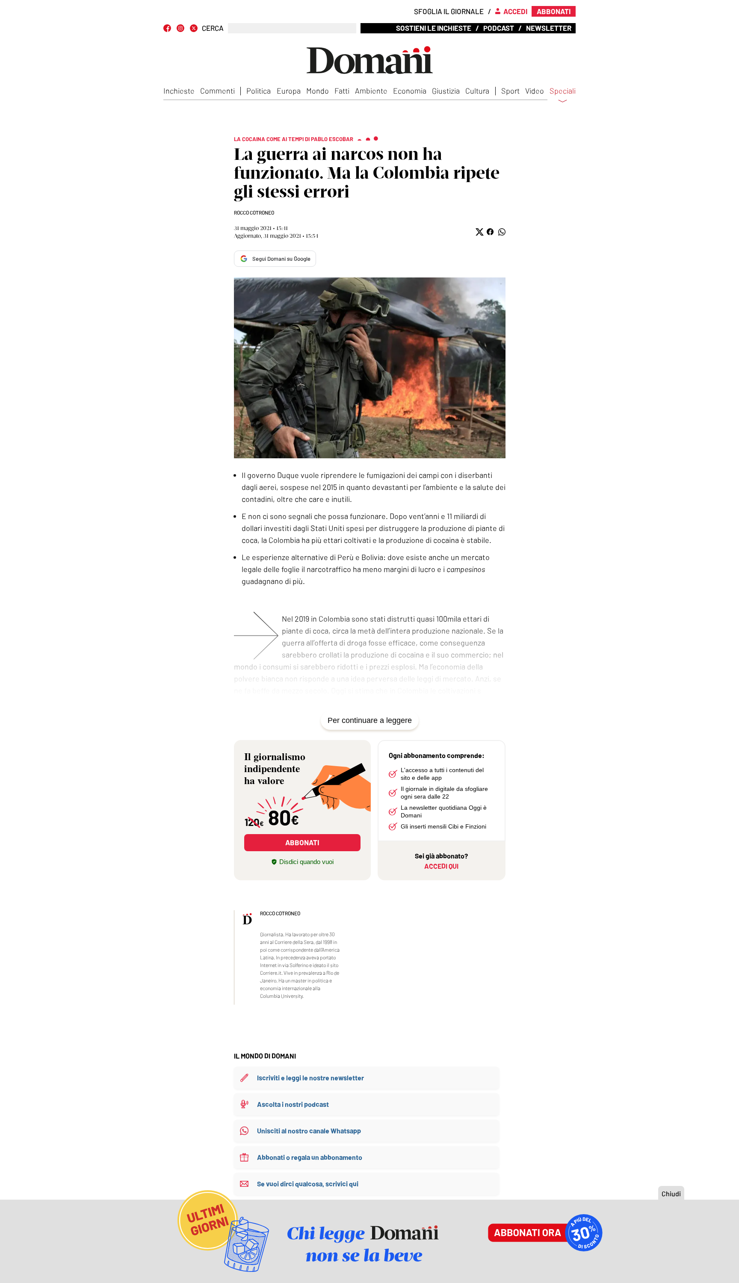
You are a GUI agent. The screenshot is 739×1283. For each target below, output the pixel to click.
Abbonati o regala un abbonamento (309, 1157)
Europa (289, 90)
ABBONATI (302, 842)
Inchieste (179, 90)
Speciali (563, 91)
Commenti (217, 90)
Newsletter (548, 28)
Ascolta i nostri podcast (293, 1104)
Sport (510, 90)
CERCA (213, 28)
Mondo (317, 90)
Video (534, 90)
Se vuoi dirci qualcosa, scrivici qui (307, 1184)
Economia (409, 90)
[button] (478, 232)
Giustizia (446, 90)
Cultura (477, 90)
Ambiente (371, 90)
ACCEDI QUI (441, 866)
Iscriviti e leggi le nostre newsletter (310, 1078)
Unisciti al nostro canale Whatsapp (309, 1131)
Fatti (341, 90)
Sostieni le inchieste (433, 28)
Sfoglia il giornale (449, 11)
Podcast (498, 28)
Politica (258, 90)
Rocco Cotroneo (254, 212)
